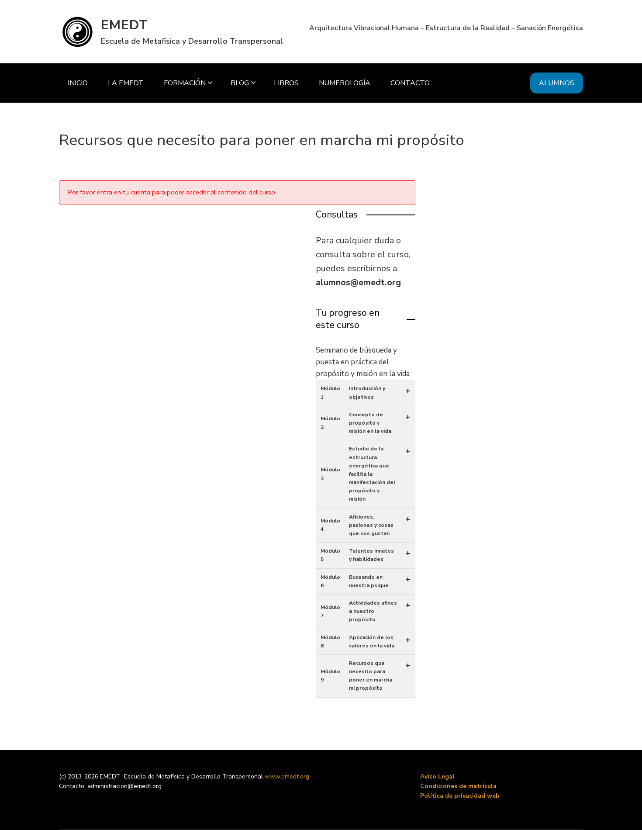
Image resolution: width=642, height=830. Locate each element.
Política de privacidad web (460, 796)
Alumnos (556, 83)
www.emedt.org (287, 776)
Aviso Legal (437, 776)
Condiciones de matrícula (458, 786)
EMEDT (124, 25)
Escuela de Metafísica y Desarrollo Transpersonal (192, 41)
